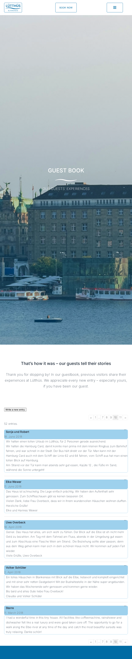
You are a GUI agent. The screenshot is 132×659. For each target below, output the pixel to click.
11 (120, 417)
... (126, 430)
